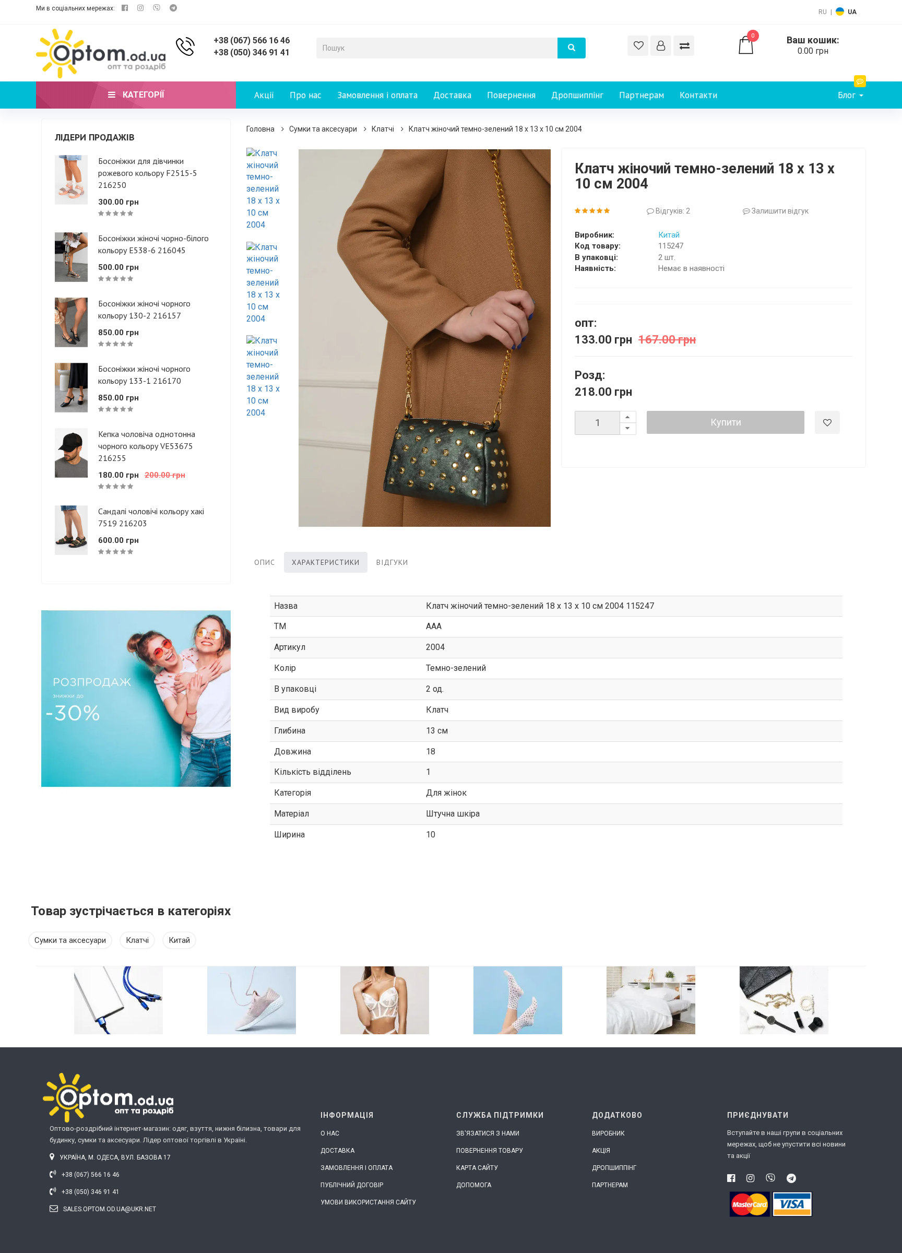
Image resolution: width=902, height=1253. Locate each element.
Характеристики (326, 562)
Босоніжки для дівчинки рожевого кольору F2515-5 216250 (147, 173)
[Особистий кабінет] (660, 46)
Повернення (511, 95)
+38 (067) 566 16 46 (251, 40)
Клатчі (383, 129)
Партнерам (641, 95)
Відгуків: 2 (672, 211)
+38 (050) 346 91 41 (251, 52)
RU (822, 12)
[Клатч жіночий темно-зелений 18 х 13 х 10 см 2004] (267, 189)
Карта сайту (477, 1168)
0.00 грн (795, 45)
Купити (725, 422)
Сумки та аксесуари (323, 129)
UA (852, 12)
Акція (601, 1150)
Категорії (142, 95)
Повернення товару (489, 1150)
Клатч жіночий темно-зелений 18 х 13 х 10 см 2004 (495, 129)
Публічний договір (352, 1185)
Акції (264, 95)
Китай (669, 235)
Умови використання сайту (368, 1202)
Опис (264, 562)
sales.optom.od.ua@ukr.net (109, 1209)
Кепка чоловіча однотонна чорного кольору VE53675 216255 (146, 446)
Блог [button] (848, 95)
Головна (260, 129)
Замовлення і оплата (377, 95)
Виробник (608, 1133)
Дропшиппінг (577, 95)
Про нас (306, 95)
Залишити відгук (779, 211)
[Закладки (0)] (637, 46)
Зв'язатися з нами (487, 1133)
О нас (330, 1133)
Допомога (473, 1185)
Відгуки (392, 562)
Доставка (452, 95)
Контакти (698, 95)
